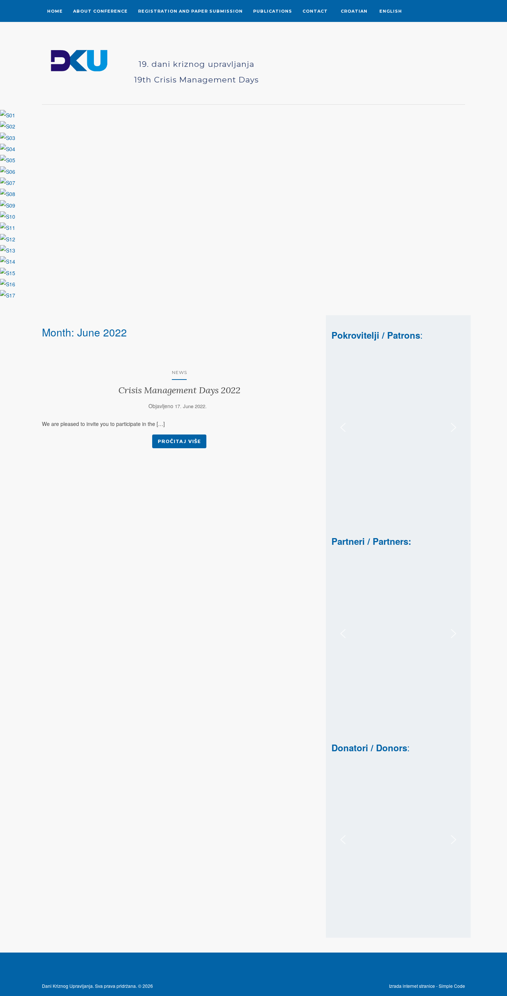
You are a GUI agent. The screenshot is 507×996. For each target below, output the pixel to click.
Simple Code (427, 986)
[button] (343, 427)
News (179, 372)
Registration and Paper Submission (190, 11)
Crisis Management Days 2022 (179, 390)
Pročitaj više (179, 441)
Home (55, 11)
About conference (100, 11)
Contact (315, 11)
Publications (272, 11)
